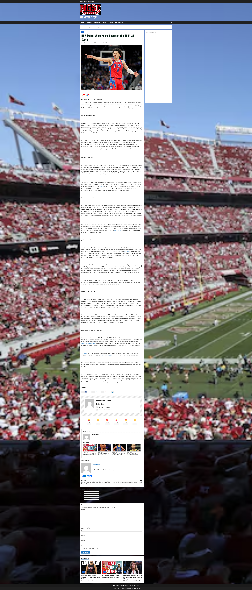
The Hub (111, 22)
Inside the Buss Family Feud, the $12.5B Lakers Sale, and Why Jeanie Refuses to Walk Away (132, 577)
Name (83, 530)
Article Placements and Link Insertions (129, 585)
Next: (127, 481)
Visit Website (97, 470)
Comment (84, 509)
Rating (83, 528)
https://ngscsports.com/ (105, 410)
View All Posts (108, 470)
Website (83, 540)
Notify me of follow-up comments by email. (93, 545)
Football (82, 22)
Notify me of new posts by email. (90, 548)
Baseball (89, 22)
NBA (82, 31)
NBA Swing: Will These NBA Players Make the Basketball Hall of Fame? (89, 454)
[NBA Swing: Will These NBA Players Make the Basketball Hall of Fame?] (112, 567)
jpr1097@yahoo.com (104, 407)
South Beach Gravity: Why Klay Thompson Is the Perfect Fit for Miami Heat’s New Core (90, 577)
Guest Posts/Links (119, 22)
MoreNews (130, 588)
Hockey (104, 22)
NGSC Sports (116, 585)
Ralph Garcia (85, 580)
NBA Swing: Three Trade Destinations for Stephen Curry (132, 454)
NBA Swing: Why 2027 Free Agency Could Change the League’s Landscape (118, 454)
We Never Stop (88, 17)
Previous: (95, 482)
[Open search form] (171, 22)
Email (83, 535)
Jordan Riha (85, 42)
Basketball (97, 22)
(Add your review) (123, 492)
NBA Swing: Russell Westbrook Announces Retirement (103, 454)
